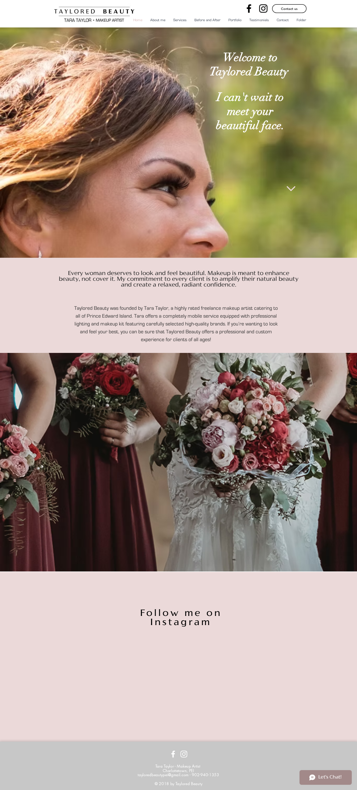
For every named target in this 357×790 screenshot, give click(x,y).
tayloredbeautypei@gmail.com (163, 774)
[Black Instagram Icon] (263, 8)
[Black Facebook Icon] (249, 8)
